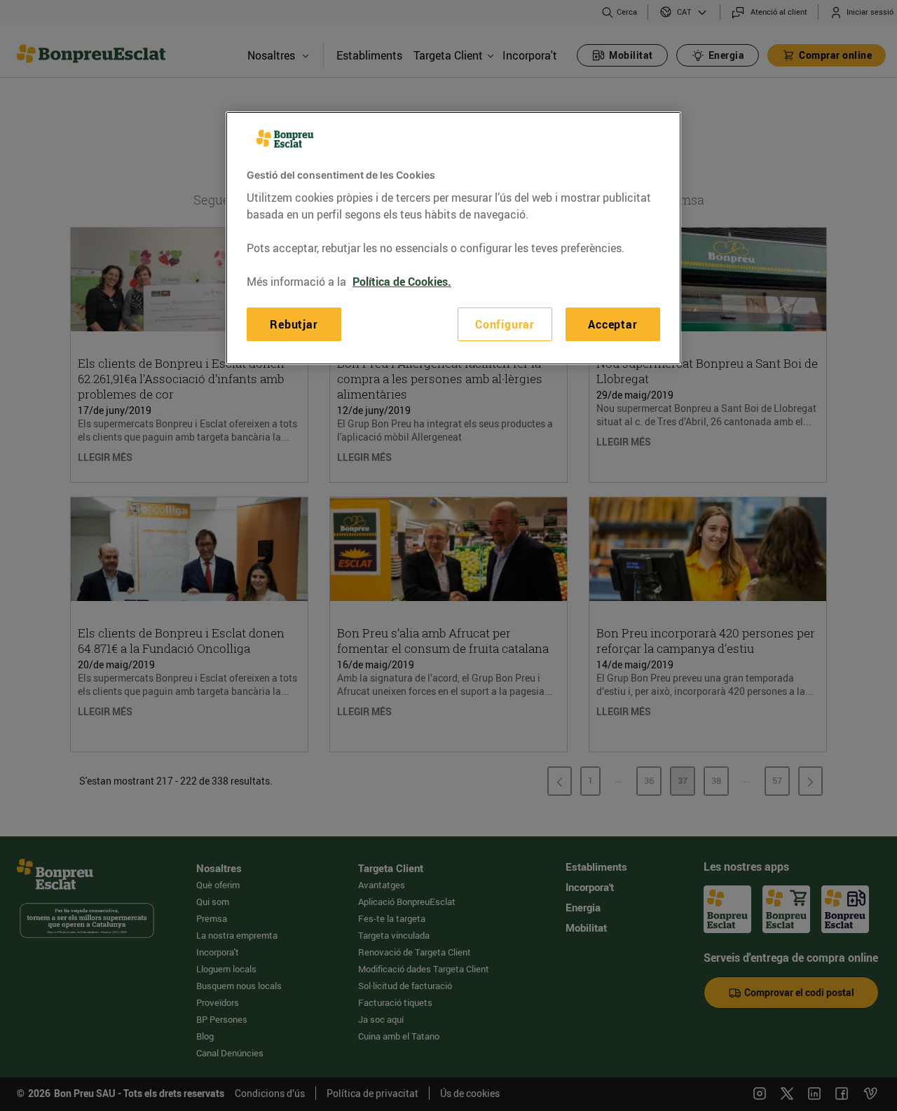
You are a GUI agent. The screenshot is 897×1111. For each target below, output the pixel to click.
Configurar (505, 323)
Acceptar (612, 323)
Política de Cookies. (401, 281)
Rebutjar (293, 323)
